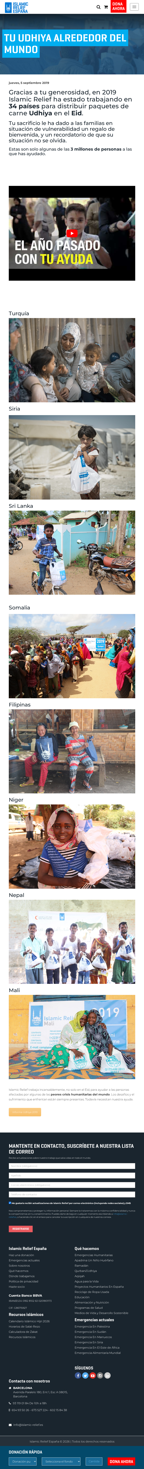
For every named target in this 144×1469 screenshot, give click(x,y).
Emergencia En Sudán (90, 1331)
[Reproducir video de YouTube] (72, 233)
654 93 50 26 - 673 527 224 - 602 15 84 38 (39, 1410)
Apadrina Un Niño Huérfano (94, 1260)
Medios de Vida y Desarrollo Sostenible (101, 1313)
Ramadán (81, 1265)
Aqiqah (80, 1276)
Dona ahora (118, 6)
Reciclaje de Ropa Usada (92, 1292)
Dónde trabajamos (22, 1276)
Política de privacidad (23, 1281)
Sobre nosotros (19, 1265)
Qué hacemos (18, 1271)
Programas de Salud (89, 1308)
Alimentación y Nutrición (92, 1302)
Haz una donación (21, 1255)
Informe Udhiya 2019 (24, 1112)
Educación (82, 1297)
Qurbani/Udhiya (86, 1271)
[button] (106, 7)
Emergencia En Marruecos (93, 1337)
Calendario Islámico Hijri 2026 (29, 1321)
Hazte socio (17, 1287)
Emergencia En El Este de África (97, 1347)
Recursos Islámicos (22, 1337)
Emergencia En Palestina (92, 1326)
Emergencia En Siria (89, 1342)
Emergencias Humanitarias (94, 1255)
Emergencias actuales (24, 1260)
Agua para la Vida (87, 1281)
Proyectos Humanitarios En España (99, 1287)
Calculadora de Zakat (23, 1331)
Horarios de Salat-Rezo (24, 1326)
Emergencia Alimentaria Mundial (98, 1353)
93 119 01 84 (21, 1403)
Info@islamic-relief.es (28, 1425)
